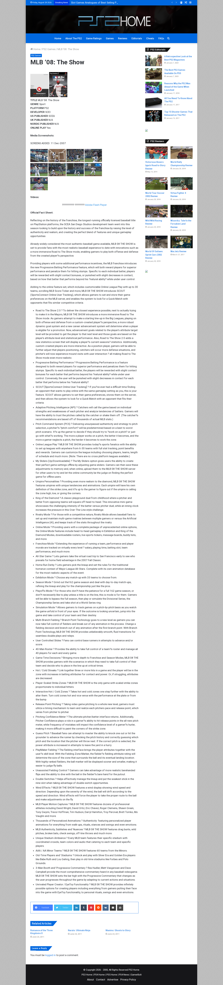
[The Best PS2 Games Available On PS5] (153, 74)
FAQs (161, 38)
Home (57, 38)
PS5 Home (111, 974)
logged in (50, 955)
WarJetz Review (178, 251)
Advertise (112, 979)
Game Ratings (94, 38)
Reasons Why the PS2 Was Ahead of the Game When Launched (177, 86)
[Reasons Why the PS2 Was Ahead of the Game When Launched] (153, 87)
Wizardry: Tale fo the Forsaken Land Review (181, 223)
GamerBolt (136, 974)
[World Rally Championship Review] (182, 152)
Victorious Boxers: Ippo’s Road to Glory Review (155, 165)
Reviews (122, 38)
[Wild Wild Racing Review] (156, 211)
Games (110, 38)
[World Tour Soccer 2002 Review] (156, 183)
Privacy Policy (128, 979)
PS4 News (124, 974)
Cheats (150, 38)
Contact (100, 979)
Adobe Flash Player (96, 204)
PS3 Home (87, 974)
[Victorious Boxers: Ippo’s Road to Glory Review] (156, 152)
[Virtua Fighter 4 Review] (182, 183)
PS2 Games (49, 49)
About (90, 979)
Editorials (137, 38)
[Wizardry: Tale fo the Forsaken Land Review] (182, 211)
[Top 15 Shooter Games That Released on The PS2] (153, 116)
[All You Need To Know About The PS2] (153, 102)
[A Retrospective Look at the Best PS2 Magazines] (153, 60)
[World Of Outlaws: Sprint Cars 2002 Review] (156, 242)
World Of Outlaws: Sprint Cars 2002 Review (154, 254)
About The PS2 (73, 38)
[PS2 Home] (112, 19)
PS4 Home (99, 974)
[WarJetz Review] (182, 242)
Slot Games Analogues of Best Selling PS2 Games (99, 2)
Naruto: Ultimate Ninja (79, 930)
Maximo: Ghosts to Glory (118, 930)
